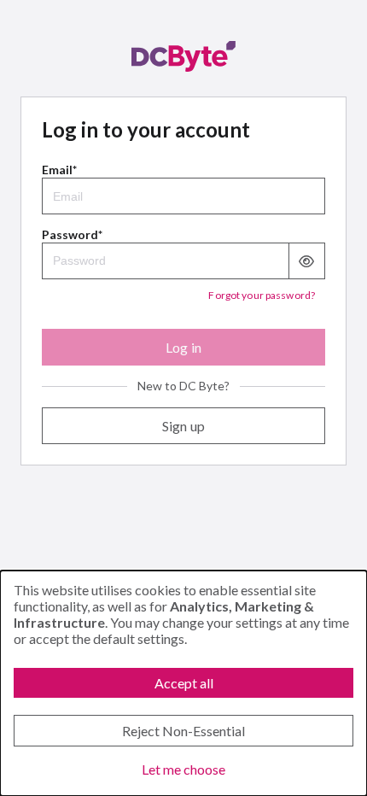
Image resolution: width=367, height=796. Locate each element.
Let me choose (183, 769)
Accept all (183, 683)
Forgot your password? (261, 295)
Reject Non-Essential (183, 731)
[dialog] (183, 683)
